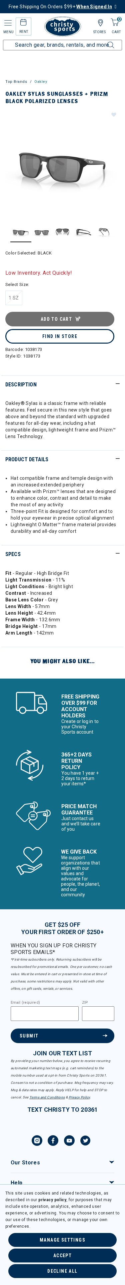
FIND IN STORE (59, 336)
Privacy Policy (79, 1097)
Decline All (62, 1271)
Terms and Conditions (47, 1097)
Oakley (40, 82)
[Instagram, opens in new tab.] (37, 1141)
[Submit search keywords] (103, 41)
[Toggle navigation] (7, 23)
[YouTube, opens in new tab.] (69, 1141)
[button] (113, 114)
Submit (29, 1035)
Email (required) (25, 1003)
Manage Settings (62, 1240)
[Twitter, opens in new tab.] (85, 1141)
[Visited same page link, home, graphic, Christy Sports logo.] (62, 26)
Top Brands (16, 82)
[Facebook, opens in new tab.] (53, 1141)
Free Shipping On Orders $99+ (60, 6)
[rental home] (23, 23)
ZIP (85, 1003)
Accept (62, 1255)
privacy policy (52, 1200)
